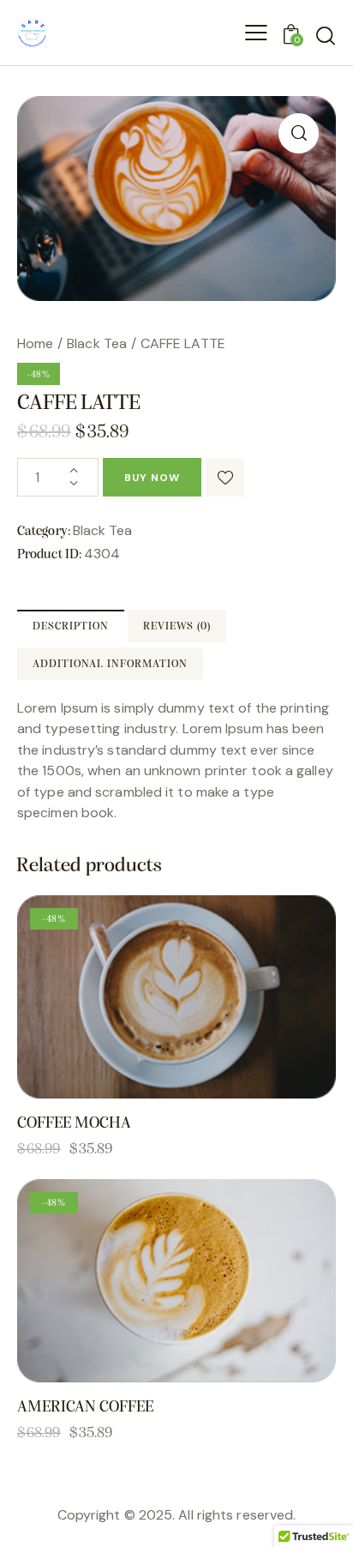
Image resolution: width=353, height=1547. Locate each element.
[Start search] (325, 35)
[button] (298, 133)
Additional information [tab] (110, 664)
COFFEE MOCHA (74, 1124)
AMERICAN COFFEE (85, 1408)
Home (35, 343)
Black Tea (97, 343)
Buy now (152, 478)
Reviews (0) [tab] (177, 626)
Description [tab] (71, 626)
